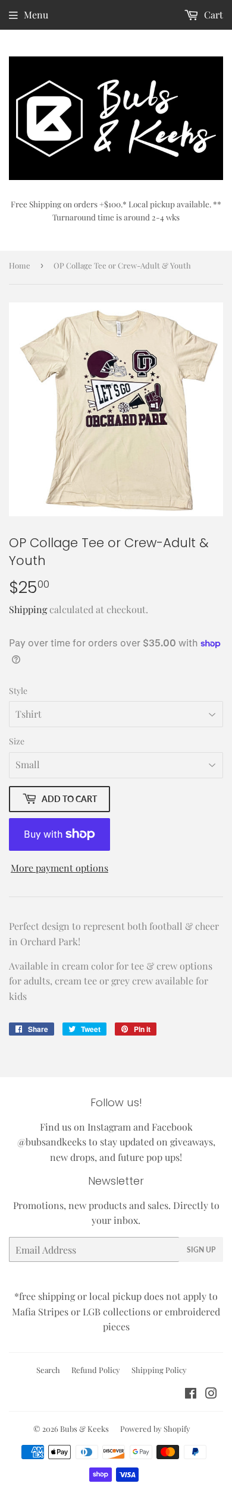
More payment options (59, 867)
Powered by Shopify (155, 1429)
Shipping (28, 609)
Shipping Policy (159, 1370)
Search (48, 1370)
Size (16, 741)
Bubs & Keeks (84, 1429)
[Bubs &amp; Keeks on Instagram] (211, 1394)
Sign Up (201, 1249)
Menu (36, 14)
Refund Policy (95, 1370)
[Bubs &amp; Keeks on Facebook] (190, 1394)
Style (18, 690)
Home (19, 265)
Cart (212, 14)
